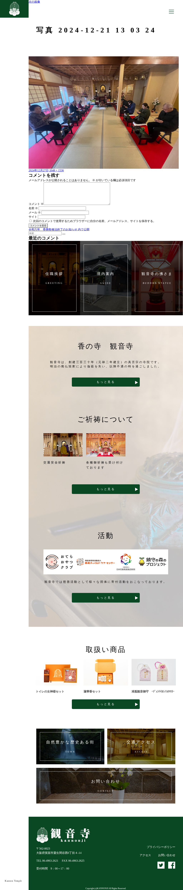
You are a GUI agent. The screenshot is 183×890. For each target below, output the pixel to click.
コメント (36, 203)
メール (35, 212)
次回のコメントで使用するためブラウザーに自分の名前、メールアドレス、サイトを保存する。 (94, 221)
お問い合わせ (166, 855)
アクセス (145, 855)
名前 (33, 208)
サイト (33, 216)
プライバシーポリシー (161, 846)
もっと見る (106, 381)
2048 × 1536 (56, 170)
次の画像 (34, 1)
